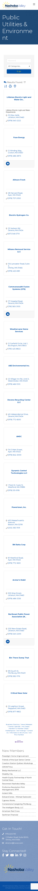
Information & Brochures (18, 733)
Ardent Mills (7, 793)
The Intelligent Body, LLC (12, 808)
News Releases (26, 724)
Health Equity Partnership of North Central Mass (17, 779)
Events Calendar (14, 726)
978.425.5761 (10, 834)
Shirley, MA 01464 (17, 838)
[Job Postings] (8, 165)
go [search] (20, 71)
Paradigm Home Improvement (15, 756)
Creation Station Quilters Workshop (17, 763)
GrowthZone (28, 888)
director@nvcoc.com (14, 843)
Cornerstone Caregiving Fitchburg (16, 804)
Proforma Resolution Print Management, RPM (13, 788)
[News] (8, 643)
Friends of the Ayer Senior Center (16, 760)
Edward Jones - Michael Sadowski (16, 797)
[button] (5, 82)
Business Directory (13, 724)
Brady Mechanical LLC (11, 770)
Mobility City (7, 774)
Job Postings (21, 730)
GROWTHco (7, 767)
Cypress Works (8, 800)
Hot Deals (25, 726)
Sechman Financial (10, 815)
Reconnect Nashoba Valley (13, 784)
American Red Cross (11, 811)
